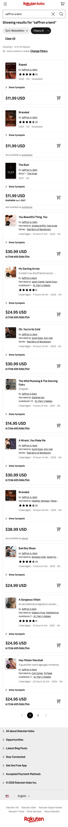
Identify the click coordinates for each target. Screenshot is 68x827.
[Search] (61, 14)
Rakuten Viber (28, 807)
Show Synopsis (17, 87)
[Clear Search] (53, 14)
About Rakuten (52, 811)
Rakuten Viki (12, 807)
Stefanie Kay (38, 397)
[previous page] (22, 715)
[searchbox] (27, 14)
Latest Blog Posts (16, 748)
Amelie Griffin (39, 225)
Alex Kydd (52, 225)
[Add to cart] (59, 98)
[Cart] (63, 4)
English (22, 796)
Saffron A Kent (29, 278)
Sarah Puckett (52, 281)
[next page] (46, 715)
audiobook (27, 154)
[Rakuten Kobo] (34, 4)
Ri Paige (48, 673)
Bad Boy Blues (27, 548)
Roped (23, 64)
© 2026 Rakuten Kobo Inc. (21, 782)
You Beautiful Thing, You (33, 217)
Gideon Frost (38, 612)
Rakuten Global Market (50, 807)
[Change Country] (7, 796)
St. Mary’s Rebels (43, 401)
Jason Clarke (38, 281)
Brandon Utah (39, 557)
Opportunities (14, 739)
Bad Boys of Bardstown (39, 229)
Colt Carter (37, 673)
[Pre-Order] (59, 198)
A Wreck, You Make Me (32, 440)
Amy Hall (48, 338)
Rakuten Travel (16, 811)
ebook (25, 538)
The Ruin (24, 164)
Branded (24, 112)
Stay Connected (15, 756)
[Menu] (5, 4)
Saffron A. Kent (29, 69)
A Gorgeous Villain (29, 599)
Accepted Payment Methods (23, 774)
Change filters (39, 51)
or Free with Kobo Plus (17, 256)
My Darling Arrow (29, 268)
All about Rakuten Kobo (20, 731)
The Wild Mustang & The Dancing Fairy (38, 382)
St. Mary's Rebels (41, 285)
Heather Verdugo (41, 500)
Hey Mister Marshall (31, 660)
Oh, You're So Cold (29, 329)
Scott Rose (37, 338)
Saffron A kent (29, 609)
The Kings (32, 173)
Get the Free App (16, 765)
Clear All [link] (10, 38)
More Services (34, 811)
